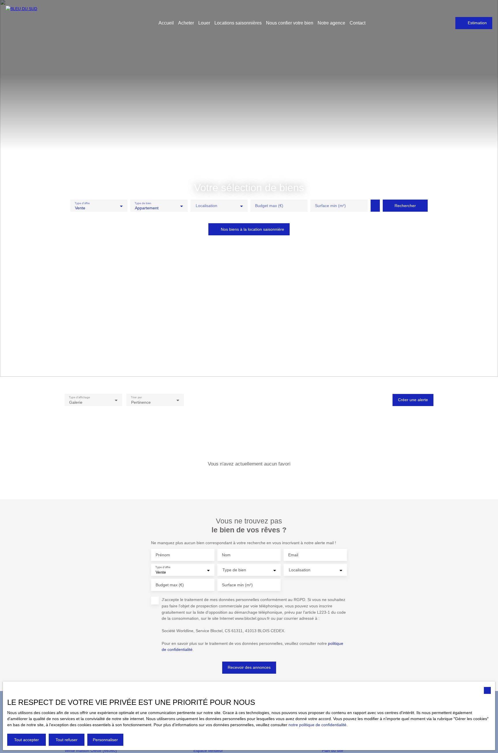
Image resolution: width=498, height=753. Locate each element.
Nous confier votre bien (289, 22)
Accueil (166, 22)
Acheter (186, 22)
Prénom (163, 555)
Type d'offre (82, 203)
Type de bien (143, 203)
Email (293, 555)
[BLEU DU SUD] (46, 23)
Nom (226, 555)
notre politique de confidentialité (317, 724)
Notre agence (331, 22)
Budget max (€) (269, 205)
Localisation (206, 205)
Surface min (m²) (330, 205)
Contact (357, 22)
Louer (204, 22)
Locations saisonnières (238, 22)
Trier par (136, 397)
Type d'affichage (79, 397)
